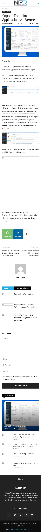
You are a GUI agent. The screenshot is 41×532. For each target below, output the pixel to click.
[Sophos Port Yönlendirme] (7, 296)
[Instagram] (15, 515)
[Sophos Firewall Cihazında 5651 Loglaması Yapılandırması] (7, 307)
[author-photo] (20, 274)
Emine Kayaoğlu (9, 23)
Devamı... (33, 500)
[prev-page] (3, 326)
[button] (38, 3)
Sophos (8, 11)
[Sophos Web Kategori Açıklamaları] (6, 456)
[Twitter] (26, 515)
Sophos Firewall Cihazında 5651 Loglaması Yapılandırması (30, 252)
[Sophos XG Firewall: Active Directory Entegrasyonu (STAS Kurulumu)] (7, 318)
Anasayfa (6, 523)
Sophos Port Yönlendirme (24, 294)
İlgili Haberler (7, 288)
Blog (11, 8)
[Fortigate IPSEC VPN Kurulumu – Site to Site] (6, 465)
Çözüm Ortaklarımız (25, 523)
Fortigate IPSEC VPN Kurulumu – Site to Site (25, 464)
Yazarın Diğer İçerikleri (22, 288)
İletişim (20, 525)
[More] (26, 234)
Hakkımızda (14, 523)
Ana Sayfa (5, 8)
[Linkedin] (20, 515)
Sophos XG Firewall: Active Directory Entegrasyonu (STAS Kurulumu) (11, 252)
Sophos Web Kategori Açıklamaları (24, 453)
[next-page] (7, 326)
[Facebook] (9, 515)
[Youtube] (32, 515)
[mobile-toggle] (3, 3)
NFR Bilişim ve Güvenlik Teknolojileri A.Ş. (23, 529)
